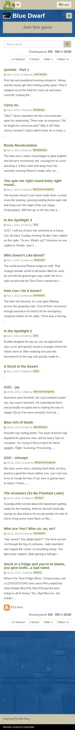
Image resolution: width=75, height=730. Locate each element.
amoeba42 (38, 295)
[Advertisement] (37, 672)
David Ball (28, 727)
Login (65, 4)
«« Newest (18, 59)
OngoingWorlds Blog (16, 718)
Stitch (36, 371)
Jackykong (38, 109)
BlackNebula (40, 150)
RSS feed (16, 607)
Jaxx (35, 224)
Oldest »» (63, 59)
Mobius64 (39, 260)
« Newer (34, 59)
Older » (48, 59)
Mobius (37, 572)
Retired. (39, 498)
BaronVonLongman (43, 189)
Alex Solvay (40, 74)
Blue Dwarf (28, 15)
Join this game (37, 27)
